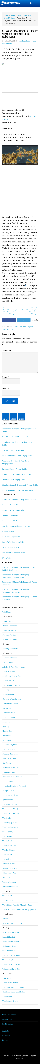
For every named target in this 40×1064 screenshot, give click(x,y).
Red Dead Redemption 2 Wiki (13, 553)
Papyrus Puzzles (9, 635)
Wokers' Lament (9, 882)
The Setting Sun (8, 960)
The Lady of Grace (9, 1001)
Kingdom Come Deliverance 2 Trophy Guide (20, 485)
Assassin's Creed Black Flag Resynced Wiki (19, 499)
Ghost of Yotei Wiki (10, 515)
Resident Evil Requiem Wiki (13, 510)
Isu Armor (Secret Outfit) (12, 923)
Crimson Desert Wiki (10, 505)
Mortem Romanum (10, 754)
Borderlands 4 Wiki (10, 521)
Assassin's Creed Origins (23, 326)
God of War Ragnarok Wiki (13, 542)
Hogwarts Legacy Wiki (11, 537)
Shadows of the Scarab (11, 941)
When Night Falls (9, 873)
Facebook (6, 1035)
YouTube (5, 1031)
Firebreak (6, 722)
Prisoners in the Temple (12, 777)
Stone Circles (7, 621)
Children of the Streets (11, 699)
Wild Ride (6, 877)
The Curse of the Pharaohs (13, 987)
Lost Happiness (8, 749)
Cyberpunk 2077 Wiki (10, 547)
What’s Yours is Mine (10, 868)
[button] (31, 3)
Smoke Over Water (10, 795)
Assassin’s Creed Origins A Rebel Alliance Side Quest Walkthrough (10, 310)
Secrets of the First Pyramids (14, 786)
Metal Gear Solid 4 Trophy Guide (15, 437)
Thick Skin (6, 859)
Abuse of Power (8, 671)
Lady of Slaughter (9, 745)
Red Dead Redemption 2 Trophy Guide (17, 490)
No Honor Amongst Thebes (13, 992)
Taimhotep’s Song (9, 804)
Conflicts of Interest (10, 703)
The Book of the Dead (11, 813)
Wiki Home (6, 612)
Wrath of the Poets (10, 887)
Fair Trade (6, 708)
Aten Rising (7, 978)
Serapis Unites (8, 790)
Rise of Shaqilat (8, 937)
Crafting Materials (10, 649)
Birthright (6, 690)
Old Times (6, 763)
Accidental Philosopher (11, 676)
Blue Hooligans (8, 694)
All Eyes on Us (8, 681)
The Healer (7, 818)
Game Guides (7, 329)
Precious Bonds (8, 772)
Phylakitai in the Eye (10, 768)
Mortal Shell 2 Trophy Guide (13, 450)
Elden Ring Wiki (8, 531)
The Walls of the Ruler (11, 964)
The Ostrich (7, 841)
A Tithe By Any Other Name (13, 667)
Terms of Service (9, 1015)
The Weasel (7, 854)
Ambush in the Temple (11, 685)
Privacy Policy (7, 1019)
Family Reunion (8, 713)
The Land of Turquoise (11, 955)
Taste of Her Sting (10, 809)
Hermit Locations (9, 626)
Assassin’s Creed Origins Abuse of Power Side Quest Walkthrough (29, 310)
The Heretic (7, 996)
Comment (6, 350)
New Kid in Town (9, 758)
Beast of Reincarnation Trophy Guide (17, 455)
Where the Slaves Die (11, 969)
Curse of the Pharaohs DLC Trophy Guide (19, 909)
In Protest (6, 740)
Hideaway (6, 735)
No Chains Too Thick (10, 932)
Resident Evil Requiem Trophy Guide (16, 474)
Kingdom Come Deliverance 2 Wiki (16, 526)
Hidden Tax (7, 731)
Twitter (5, 1040)
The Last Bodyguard (10, 827)
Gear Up (5, 726)
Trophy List (7, 896)
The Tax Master (8, 850)
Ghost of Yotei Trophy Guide (13, 480)
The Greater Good (9, 951)
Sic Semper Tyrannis (10, 946)
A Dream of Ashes (9, 658)
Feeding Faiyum (8, 717)
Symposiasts (7, 800)
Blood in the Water (10, 983)
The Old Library (8, 836)
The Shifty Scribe (9, 845)
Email (5, 388)
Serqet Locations (9, 639)
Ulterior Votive (8, 864)
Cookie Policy (7, 1024)
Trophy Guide (8, 900)
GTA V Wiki (6, 558)
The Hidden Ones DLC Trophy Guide (17, 905)
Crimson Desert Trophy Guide (14, 469)
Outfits (5, 919)
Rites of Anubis (8, 781)
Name (5, 377)
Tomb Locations (9, 630)
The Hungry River (9, 822)
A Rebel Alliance (8, 662)
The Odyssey (7, 832)
